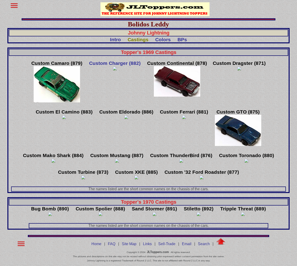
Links (147, 244)
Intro (115, 39)
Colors (163, 39)
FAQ (111, 244)
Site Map (129, 244)
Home (96, 244)
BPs (182, 39)
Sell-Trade (166, 244)
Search (204, 244)
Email (186, 244)
